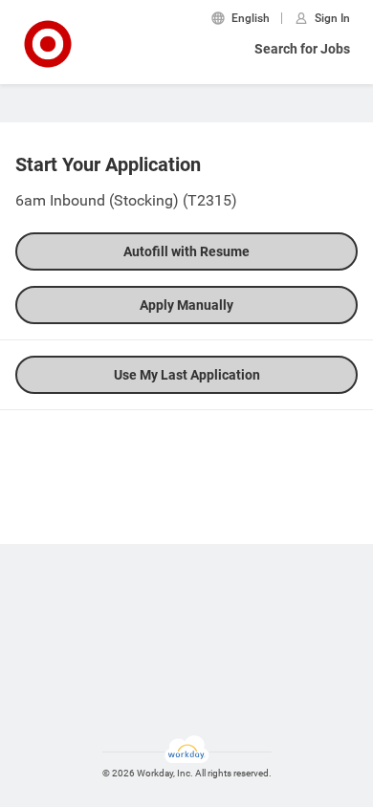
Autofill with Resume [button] (186, 251)
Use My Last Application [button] (187, 374)
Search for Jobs (302, 48)
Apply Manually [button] (186, 305)
